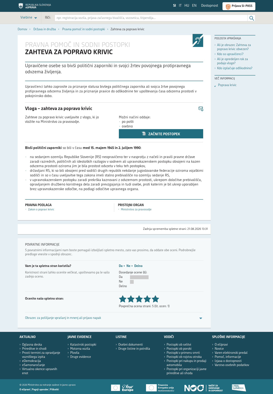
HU (186, 6)
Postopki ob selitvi (179, 344)
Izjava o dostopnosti (228, 361)
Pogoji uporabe (40, 389)
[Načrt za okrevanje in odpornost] (203, 386)
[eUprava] (35, 7)
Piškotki (54, 389)
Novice (219, 348)
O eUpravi (221, 344)
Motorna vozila (80, 348)
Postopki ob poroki (179, 348)
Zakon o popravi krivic (41, 209)
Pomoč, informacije (228, 357)
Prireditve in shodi (34, 348)
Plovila (74, 352)
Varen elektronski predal (231, 352)
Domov (22, 29)
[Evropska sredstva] (239, 386)
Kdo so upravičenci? (230, 54)
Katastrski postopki (83, 344)
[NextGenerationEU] (160, 386)
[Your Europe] (123, 386)
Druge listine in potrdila (134, 348)
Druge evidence (80, 357)
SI (174, 6)
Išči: (48, 17)
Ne (128, 266)
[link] (29, 18)
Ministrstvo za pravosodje (136, 209)
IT (180, 6)
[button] (200, 109)
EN (194, 6)
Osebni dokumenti (130, 344)
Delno (138, 266)
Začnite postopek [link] (164, 134)
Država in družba (44, 29)
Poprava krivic (227, 85)
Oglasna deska (32, 344)
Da (121, 266)
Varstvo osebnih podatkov (232, 365)
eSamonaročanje (33, 365)
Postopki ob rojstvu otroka (184, 357)
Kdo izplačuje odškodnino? (234, 68)
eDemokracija (31, 361)
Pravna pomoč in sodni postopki (83, 29)
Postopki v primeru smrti (183, 352)
